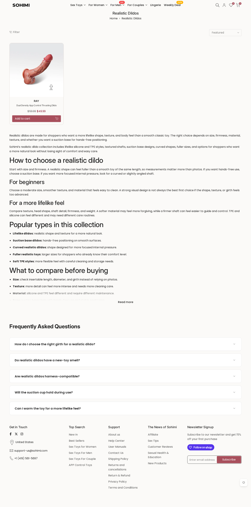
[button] (62, 47)
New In (73, 435)
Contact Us (115, 453)
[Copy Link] (227, 344)
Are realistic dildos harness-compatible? (47, 376)
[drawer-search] (217, 5)
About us (114, 435)
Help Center (116, 441)
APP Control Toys (80, 465)
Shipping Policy (118, 459)
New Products (157, 463)
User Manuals (117, 447)
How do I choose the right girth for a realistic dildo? (55, 344)
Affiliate (153, 435)
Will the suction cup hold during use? (44, 392)
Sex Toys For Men (80, 453)
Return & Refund (119, 475)
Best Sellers (76, 441)
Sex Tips (153, 441)
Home (114, 18)
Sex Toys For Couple (82, 459)
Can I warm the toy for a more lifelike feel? (48, 408)
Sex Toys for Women (82, 447)
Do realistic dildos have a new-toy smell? (47, 360)
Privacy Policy (117, 482)
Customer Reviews (160, 447)
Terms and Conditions (123, 488)
